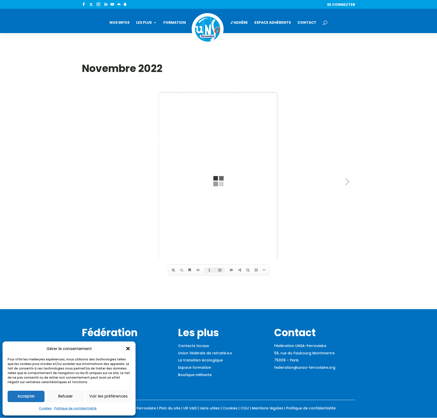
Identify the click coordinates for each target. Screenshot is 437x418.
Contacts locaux (193, 345)
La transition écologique (200, 360)
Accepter (26, 396)
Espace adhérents (272, 23)
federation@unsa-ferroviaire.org (304, 367)
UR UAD (190, 408)
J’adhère (239, 23)
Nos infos (119, 23)
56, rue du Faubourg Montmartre (304, 353)
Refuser (65, 396)
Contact (306, 23)
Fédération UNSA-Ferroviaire (300, 345)
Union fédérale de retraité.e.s (205, 353)
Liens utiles (210, 408)
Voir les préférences (108, 396)
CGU (245, 408)
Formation (174, 23)
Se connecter (341, 5)
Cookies (45, 408)
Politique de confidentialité (75, 408)
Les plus (144, 23)
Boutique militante (195, 374)
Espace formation (194, 367)
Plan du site (169, 408)
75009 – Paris (286, 360)
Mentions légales (267, 408)
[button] (127, 348)
